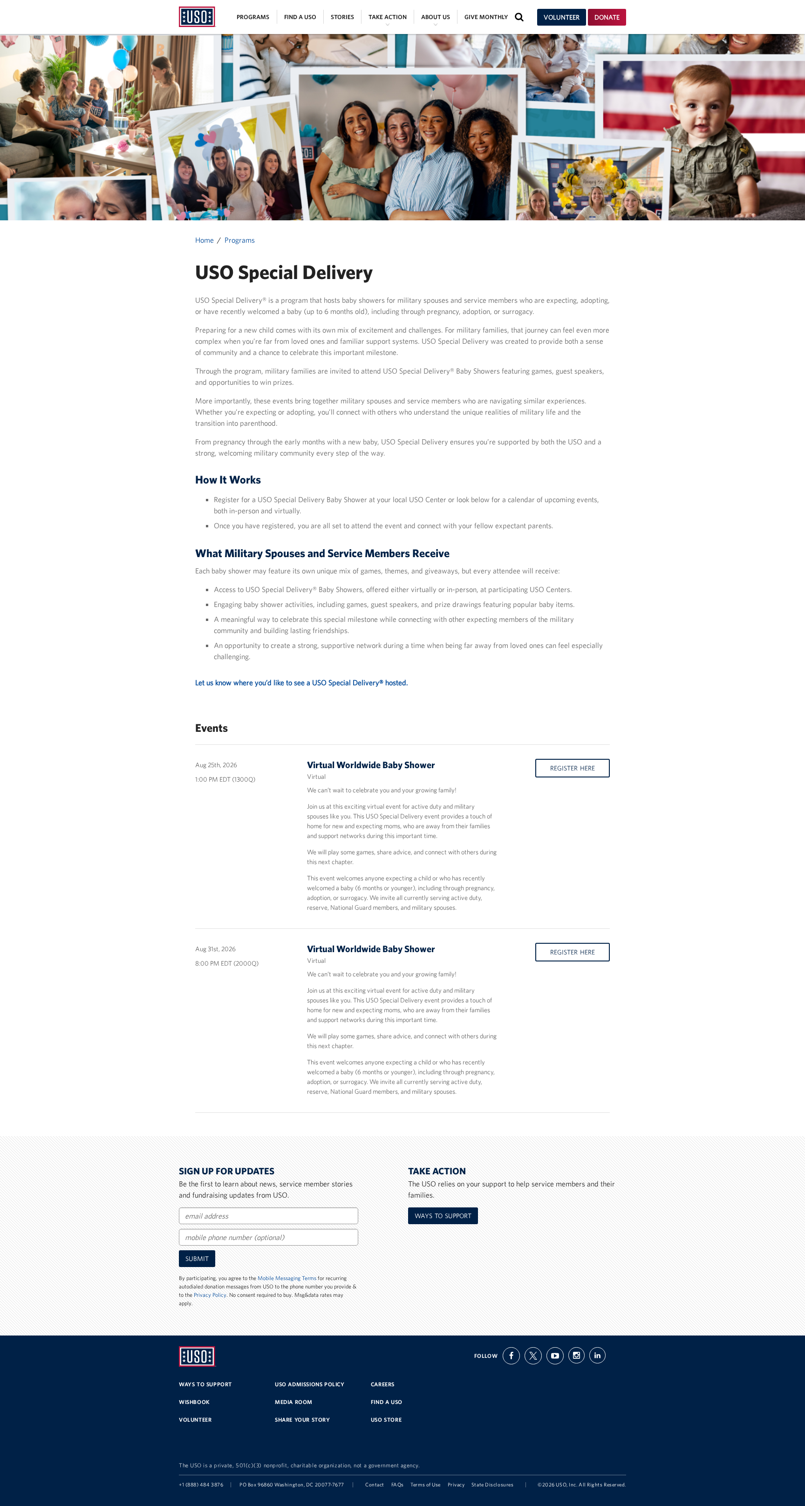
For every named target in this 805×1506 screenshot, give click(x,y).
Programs (253, 17)
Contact (374, 1484)
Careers (383, 1384)
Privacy (456, 1484)
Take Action (387, 17)
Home (204, 240)
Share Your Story (302, 1419)
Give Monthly (486, 17)
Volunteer (562, 17)
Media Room (294, 1401)
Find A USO (386, 1401)
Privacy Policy (210, 1294)
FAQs (397, 1484)
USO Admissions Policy (310, 1384)
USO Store (386, 1419)
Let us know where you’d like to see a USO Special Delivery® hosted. (301, 682)
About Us (435, 17)
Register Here (572, 768)
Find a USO (300, 17)
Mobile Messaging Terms (287, 1277)
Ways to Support (443, 1216)
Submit (197, 1258)
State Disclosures (492, 1484)
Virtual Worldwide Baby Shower (371, 764)
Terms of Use (425, 1484)
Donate (607, 17)
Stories (342, 17)
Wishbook (194, 1401)
